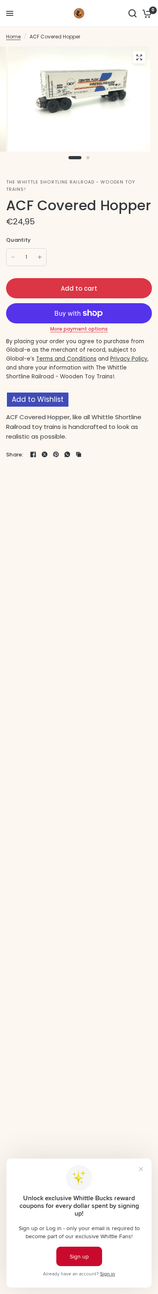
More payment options (79, 329)
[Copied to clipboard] (78, 454)
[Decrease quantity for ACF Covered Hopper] (12, 257)
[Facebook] (33, 454)
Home (13, 36)
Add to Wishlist (38, 399)
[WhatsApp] (67, 454)
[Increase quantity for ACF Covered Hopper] (39, 257)
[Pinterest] (56, 454)
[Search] (132, 13)
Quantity (18, 240)
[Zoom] (139, 57)
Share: (14, 454)
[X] (44, 454)
